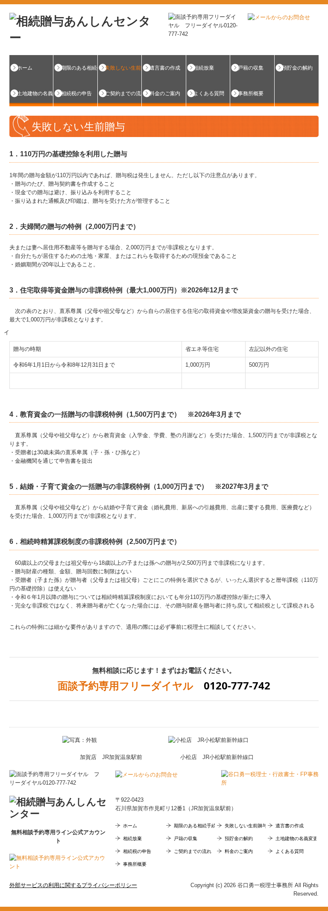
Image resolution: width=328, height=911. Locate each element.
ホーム (24, 68)
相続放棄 (203, 68)
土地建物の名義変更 (35, 93)
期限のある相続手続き (79, 68)
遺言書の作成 (164, 68)
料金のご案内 (164, 93)
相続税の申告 (76, 93)
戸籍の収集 (251, 68)
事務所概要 (251, 93)
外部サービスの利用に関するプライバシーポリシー (73, 885)
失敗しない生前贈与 (123, 68)
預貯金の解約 (297, 68)
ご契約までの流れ (123, 93)
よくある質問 (208, 93)
